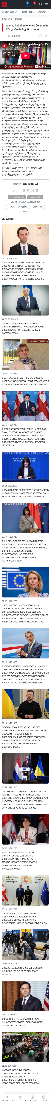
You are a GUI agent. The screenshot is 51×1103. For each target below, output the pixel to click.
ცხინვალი (37, 207)
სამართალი (35, 197)
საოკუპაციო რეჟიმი (18, 207)
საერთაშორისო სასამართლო (25, 202)
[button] (10, 12)
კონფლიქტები (17, 197)
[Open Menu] (46, 4)
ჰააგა (25, 212)
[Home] (4, 4)
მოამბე (19, 19)
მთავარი (7, 19)
